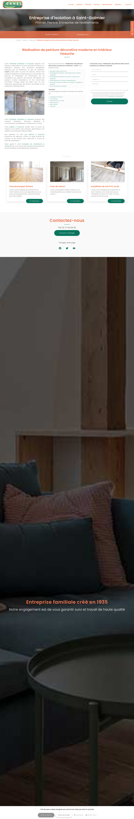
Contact (128, 4)
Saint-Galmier (54, 102)
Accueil (71, 4)
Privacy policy (92, 815)
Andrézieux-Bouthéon (56, 97)
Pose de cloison (57, 186)
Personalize (79, 815)
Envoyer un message (67, 233)
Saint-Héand (54, 104)
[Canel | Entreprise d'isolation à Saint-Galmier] (12, 4)
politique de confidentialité (115, 96)
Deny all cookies (64, 815)
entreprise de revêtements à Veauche (24, 145)
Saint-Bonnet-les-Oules (57, 100)
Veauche (32, 40)
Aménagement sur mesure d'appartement (63, 80)
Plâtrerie (88, 4)
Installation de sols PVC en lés (105, 186)
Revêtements (107, 4)
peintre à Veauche (36, 134)
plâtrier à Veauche (16, 127)
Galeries (118, 4)
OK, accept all (46, 815)
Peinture (97, 4)
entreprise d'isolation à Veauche (21, 64)
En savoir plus (34, 201)
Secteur (25, 40)
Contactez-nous (83, 35)
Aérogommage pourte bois (58, 71)
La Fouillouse (54, 99)
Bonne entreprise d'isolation (58, 86)
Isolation (79, 4)
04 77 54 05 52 (69, 227)
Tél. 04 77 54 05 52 (51, 35)
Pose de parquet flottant (21, 186)
